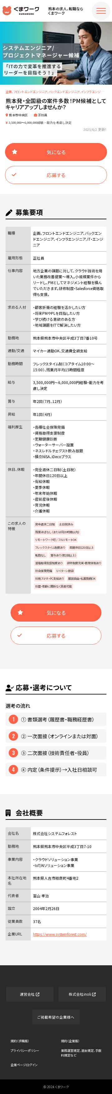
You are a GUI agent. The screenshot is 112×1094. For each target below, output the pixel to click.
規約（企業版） (70, 1040)
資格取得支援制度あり (49, 563)
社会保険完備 (43, 571)
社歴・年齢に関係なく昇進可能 (53, 586)
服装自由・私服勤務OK (82, 578)
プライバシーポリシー (25, 1050)
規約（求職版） (20, 1040)
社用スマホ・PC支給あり (49, 578)
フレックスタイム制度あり (50, 547)
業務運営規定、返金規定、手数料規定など (81, 1052)
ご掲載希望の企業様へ (55, 1017)
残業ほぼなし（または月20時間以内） (57, 532)
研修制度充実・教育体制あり (84, 563)
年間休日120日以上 (81, 547)
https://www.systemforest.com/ (60, 934)
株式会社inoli (80, 994)
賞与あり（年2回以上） (63, 555)
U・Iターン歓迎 (65, 571)
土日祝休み (66, 524)
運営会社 (28, 994)
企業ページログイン (24, 1064)
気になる (56, 152)
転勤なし (40, 555)
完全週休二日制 (45, 524)
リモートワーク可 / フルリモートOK (56, 540)
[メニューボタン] (101, 11)
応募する (56, 175)
